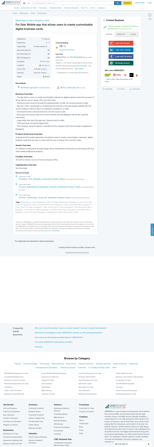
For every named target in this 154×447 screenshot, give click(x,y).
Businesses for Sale (28, 8)
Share (122, 89)
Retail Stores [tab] (71, 364)
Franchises (43, 8)
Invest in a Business (10, 418)
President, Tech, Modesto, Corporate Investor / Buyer (42, 179)
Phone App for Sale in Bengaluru (36, 210)
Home (16, 8)
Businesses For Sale (10, 434)
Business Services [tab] (103, 364)
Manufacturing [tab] (58, 364)
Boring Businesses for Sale (126, 394)
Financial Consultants (62, 427)
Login (149, 3)
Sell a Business (84, 390)
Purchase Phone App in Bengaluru (63, 210)
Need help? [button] (152, 231)
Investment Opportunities (12, 437)
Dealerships (46, 387)
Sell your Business (10, 408)
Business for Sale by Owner (14, 380)
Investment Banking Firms (14, 377)
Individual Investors (36, 408)
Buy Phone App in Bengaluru (35, 212)
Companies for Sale (123, 380)
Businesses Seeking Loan (12, 440)
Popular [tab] (17, 364)
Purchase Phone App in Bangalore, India (53, 205)
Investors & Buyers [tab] (68, 367)
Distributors (8, 387)
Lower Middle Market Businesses (54, 373)
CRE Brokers (58, 424)
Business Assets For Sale (12, 444)
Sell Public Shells (85, 384)
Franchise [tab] (82, 367)
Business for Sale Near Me (14, 394)
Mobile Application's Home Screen (37, 87)
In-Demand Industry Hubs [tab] (99, 367)
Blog (81, 427)
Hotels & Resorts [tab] (120, 364)
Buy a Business (8, 415)
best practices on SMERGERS (50, 231)
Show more (38, 347)
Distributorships (55, 8)
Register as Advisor (10, 425)
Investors (119, 387)
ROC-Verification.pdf (70, 87)
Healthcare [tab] (133, 364)
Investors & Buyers (71, 8)
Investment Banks (60, 414)
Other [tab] (114, 367)
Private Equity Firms (36, 421)
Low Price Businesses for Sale (90, 373)
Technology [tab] (44, 364)
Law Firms (57, 434)
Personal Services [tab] (86, 364)
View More (79, 68)
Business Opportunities (87, 377)
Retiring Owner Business (88, 394)
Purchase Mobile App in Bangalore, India (67, 202)
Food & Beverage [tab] (30, 364)
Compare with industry (66, 50)
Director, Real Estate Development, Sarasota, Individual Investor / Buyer (50, 187)
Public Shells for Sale (124, 373)
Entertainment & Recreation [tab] (47, 367)
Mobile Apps (45, 61)
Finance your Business (11, 411)
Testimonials (83, 423)
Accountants (58, 431)
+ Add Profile (139, 3)
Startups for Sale (48, 380)
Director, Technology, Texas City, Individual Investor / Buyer (45, 197)
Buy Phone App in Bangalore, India (34, 207)
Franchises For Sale (86, 408)
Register (127, 3)
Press (81, 430)
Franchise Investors (86, 411)
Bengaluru (45, 65)
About (81, 420)
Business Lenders (35, 428)
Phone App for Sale (70, 212)
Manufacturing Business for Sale (16, 384)
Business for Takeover (50, 377)
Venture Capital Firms (36, 418)
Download (136, 89)
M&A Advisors (47, 390)
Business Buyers (35, 411)
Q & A (92, 8)
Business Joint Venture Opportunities (129, 377)
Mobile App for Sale (54, 212)
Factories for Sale (48, 394)
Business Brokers (60, 421)
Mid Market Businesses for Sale (16, 373)
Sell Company (47, 384)
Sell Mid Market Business (125, 384)
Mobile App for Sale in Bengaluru (60, 207)
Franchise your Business (12, 421)
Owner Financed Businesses (126, 390)
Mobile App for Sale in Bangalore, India (35, 202)
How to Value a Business (38, 437)
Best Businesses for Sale (88, 380)
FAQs (81, 433)
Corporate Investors (36, 415)
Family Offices (34, 425)
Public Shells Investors (13, 390)
